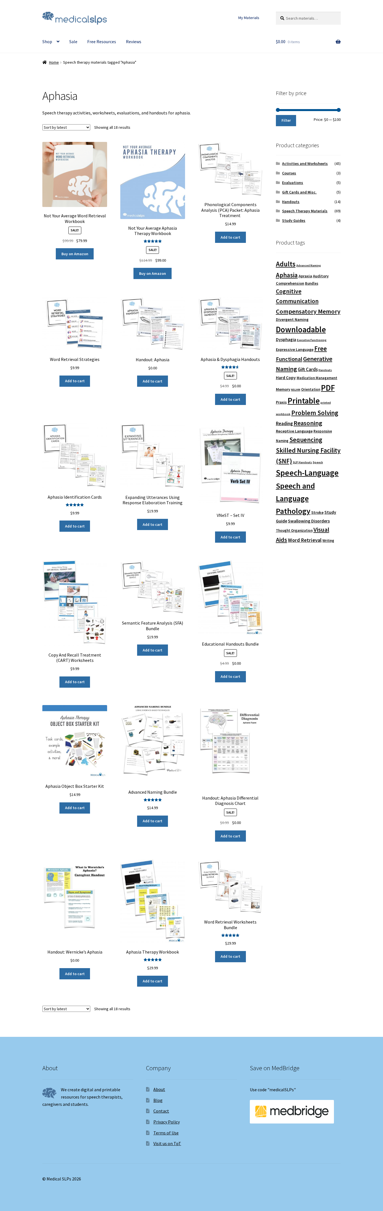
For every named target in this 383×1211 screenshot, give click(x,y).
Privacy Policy (166, 1122)
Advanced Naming (308, 265)
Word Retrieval (305, 540)
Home (54, 62)
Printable (304, 401)
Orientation (310, 389)
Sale (73, 41)
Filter (286, 120)
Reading (284, 424)
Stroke (317, 512)
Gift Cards (308, 369)
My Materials (248, 17)
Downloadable (301, 329)
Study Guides (293, 220)
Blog (158, 1100)
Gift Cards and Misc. (299, 192)
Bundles (311, 283)
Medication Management (317, 378)
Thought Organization (294, 530)
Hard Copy (286, 377)
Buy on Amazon (74, 253)
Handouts (290, 201)
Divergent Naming (292, 319)
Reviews (133, 41)
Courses (289, 173)
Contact (161, 1111)
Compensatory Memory (308, 311)
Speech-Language (307, 473)
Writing (328, 540)
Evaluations (292, 182)
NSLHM (295, 390)
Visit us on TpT (167, 1143)
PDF (328, 388)
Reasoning (308, 423)
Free (320, 348)
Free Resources (101, 41)
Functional (289, 359)
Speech (318, 462)
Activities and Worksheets (305, 163)
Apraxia (305, 275)
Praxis (281, 402)
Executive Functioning (311, 340)
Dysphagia (286, 339)
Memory (283, 389)
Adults (286, 264)
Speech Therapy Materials (304, 210)
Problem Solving (314, 413)
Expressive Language (294, 349)
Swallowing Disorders (309, 521)
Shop (47, 41)
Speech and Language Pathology (295, 498)
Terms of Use (166, 1133)
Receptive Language (294, 431)
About (159, 1089)
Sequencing (305, 440)
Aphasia (287, 275)
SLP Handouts (302, 462)
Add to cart (230, 237)
